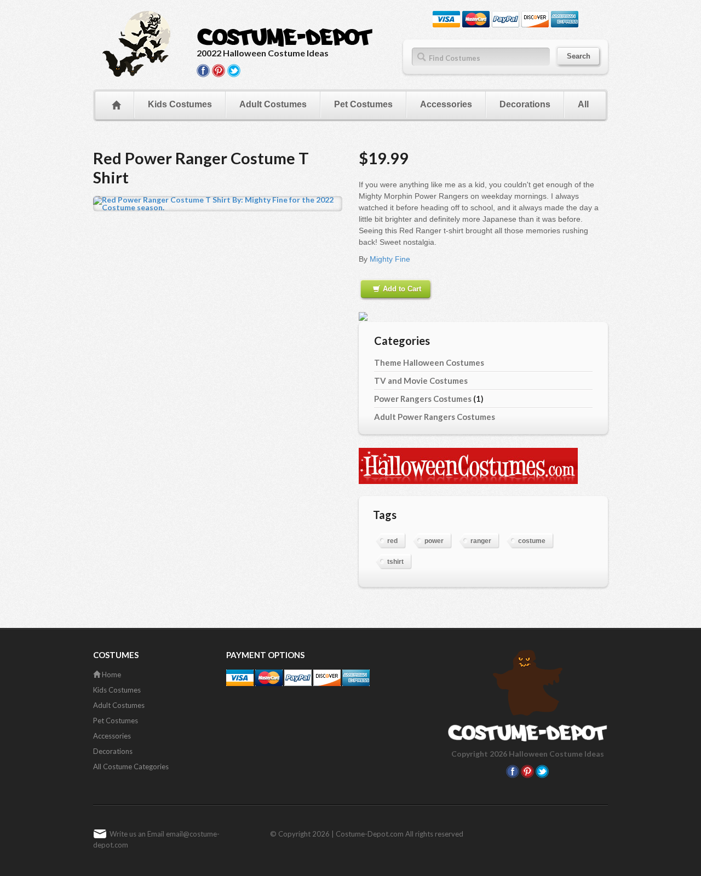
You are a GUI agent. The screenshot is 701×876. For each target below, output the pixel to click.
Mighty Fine (390, 259)
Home (110, 674)
